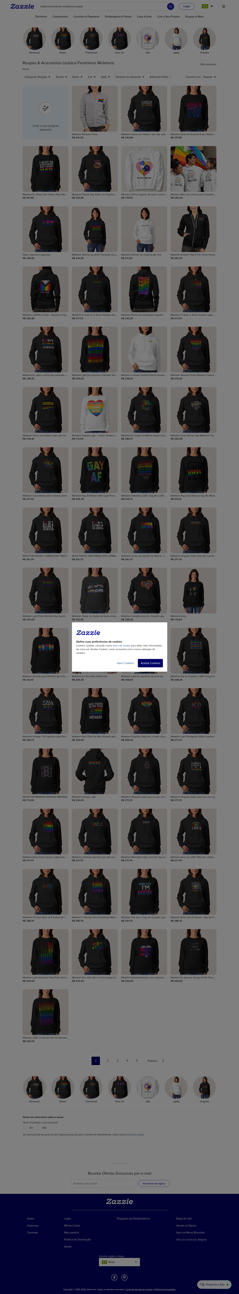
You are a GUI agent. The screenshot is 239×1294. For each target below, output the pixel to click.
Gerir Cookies (125, 663)
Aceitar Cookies (150, 663)
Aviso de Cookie (121, 645)
